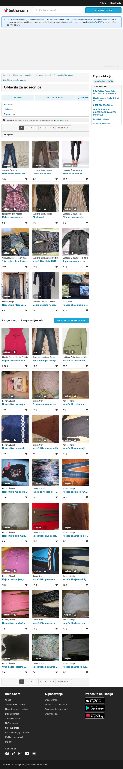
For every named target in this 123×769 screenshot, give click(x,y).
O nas (8, 699)
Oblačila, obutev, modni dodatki (38, 75)
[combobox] (57, 10)
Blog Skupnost (12, 713)
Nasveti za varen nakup (16, 709)
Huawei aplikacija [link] (95, 716)
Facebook (7, 753)
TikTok (13, 753)
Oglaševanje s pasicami (56, 709)
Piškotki (8, 741)
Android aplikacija (95, 708)
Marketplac (17, 75)
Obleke (7, 114)
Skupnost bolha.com (34, 753)
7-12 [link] (52, 127)
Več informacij (62, 120)
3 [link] (31, 127)
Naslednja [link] (63, 127)
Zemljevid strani (12, 718)
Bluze (7, 104)
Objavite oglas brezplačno (71, 320)
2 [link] (26, 127)
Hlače (7, 109)
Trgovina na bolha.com (56, 704)
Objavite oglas (51, 713)
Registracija (115, 3)
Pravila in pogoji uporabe (17, 732)
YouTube (27, 753)
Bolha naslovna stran (16, 10)
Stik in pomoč (12, 727)
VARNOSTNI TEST (94, 22)
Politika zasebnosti (14, 737)
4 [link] (36, 127)
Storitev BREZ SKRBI (15, 704)
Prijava (103, 3)
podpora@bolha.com (72, 22)
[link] (21, 127)
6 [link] (45, 127)
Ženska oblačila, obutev (63, 75)
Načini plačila (11, 723)
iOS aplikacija (95, 700)
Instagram (20, 753)
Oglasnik (6, 75)
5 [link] (40, 127)
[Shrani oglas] (26, 179)
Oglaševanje (51, 699)
